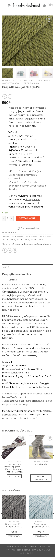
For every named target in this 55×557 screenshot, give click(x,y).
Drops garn (18, 244)
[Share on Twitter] (9, 250)
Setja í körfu (28, 218)
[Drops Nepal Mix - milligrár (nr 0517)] (14, 507)
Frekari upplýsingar (41, 478)
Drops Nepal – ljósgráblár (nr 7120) (41, 525)
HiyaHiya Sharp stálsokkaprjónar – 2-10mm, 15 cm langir (14, 466)
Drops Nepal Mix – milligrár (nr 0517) (14, 525)
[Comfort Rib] (41, 447)
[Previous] (6, 41)
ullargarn (47, 244)
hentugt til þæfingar (33, 244)
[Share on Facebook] (4, 250)
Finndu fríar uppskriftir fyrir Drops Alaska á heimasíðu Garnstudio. (24, 175)
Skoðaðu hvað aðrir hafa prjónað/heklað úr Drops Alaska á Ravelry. (27, 186)
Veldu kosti (14, 476)
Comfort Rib (41, 464)
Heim (5, 81)
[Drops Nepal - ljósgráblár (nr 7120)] (41, 507)
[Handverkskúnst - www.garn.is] (27, 5)
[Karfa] (50, 5)
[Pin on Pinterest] (15, 250)
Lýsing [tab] (5, 267)
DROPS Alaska (31, 83)
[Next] (48, 41)
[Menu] (4, 4)
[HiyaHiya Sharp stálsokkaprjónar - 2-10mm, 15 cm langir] (14, 447)
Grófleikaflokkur (22, 81)
